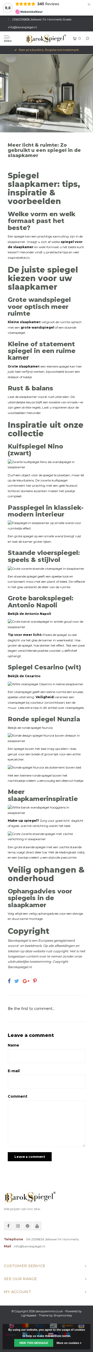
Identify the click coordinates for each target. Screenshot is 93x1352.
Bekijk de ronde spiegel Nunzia (30, 728)
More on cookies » (69, 1342)
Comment (17, 1096)
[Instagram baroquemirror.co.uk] (17, 1226)
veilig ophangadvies (43, 913)
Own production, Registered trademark (49, 50)
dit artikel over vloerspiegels (63, 708)
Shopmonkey (62, 1315)
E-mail (14, 1071)
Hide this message (33, 1342)
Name (13, 1045)
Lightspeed (28, 1315)
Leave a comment (29, 1157)
